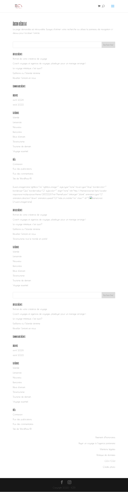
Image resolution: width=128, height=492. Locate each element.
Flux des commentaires (23, 173)
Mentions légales (107, 449)
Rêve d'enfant (19, 136)
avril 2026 (18, 100)
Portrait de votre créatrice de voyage (30, 58)
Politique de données (106, 455)
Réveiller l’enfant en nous (24, 78)
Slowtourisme (19, 141)
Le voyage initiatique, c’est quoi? (27, 68)
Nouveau (17, 127)
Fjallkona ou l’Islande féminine (26, 73)
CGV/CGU (110, 461)
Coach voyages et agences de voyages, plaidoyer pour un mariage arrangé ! (49, 63)
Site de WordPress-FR (22, 178)
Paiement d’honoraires (105, 437)
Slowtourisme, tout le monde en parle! (30, 239)
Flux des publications (22, 169)
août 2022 (18, 104)
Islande (16, 117)
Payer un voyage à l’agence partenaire (97, 443)
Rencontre (17, 132)
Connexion (17, 164)
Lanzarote (17, 122)
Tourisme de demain (22, 146)
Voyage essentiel (20, 151)
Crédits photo (109, 467)
